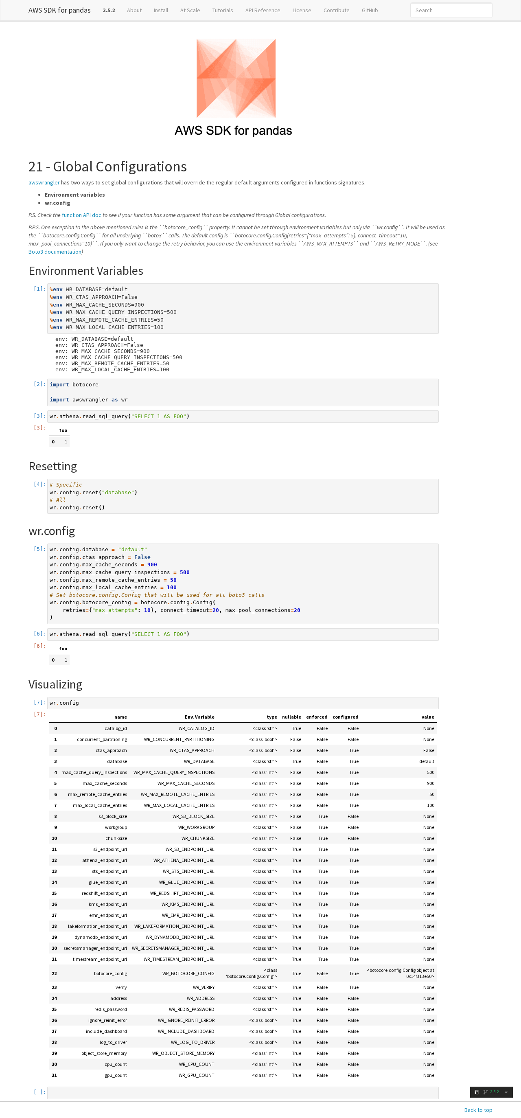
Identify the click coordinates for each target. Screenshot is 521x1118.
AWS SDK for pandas (59, 10)
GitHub (370, 10)
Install (161, 10)
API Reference (262, 10)
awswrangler (44, 182)
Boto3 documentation (54, 251)
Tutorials (222, 10)
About (134, 10)
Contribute (337, 10)
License (302, 10)
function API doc (81, 215)
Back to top (478, 1110)
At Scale (190, 10)
